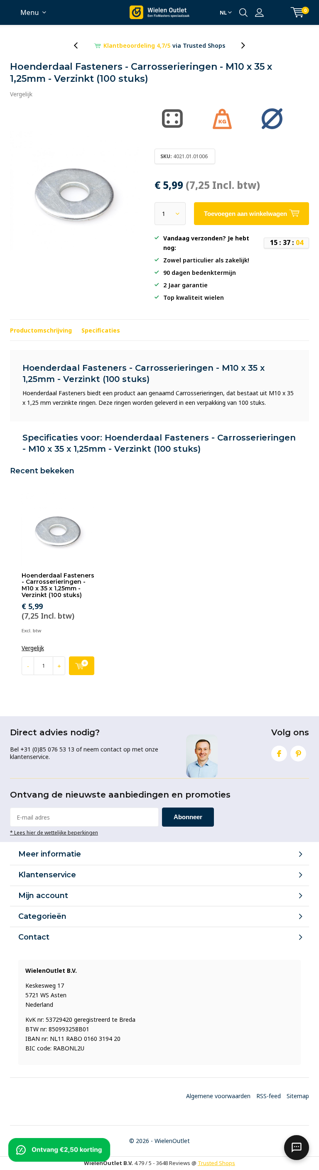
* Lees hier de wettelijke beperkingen (54, 832)
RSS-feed (268, 1096)
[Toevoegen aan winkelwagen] (81, 665)
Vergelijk (21, 94)
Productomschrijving (41, 330)
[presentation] (80, 45)
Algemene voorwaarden (218, 1096)
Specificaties (100, 330)
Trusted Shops (216, 1163)
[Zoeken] (243, 12)
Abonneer (188, 816)
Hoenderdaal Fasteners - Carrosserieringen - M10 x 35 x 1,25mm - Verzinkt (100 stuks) (58, 585)
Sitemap (298, 1096)
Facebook (279, 753)
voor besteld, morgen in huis (164, 45)
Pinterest (298, 753)
